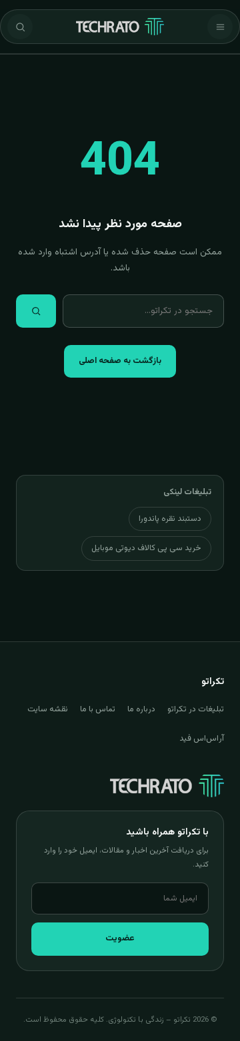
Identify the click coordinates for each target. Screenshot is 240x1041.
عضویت (120, 938)
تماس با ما (97, 709)
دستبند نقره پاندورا (170, 518)
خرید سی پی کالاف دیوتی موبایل (146, 548)
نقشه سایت (47, 709)
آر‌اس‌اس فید (201, 738)
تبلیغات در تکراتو (195, 709)
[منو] (220, 26)
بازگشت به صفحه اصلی (120, 361)
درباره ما (141, 709)
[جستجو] (20, 26)
